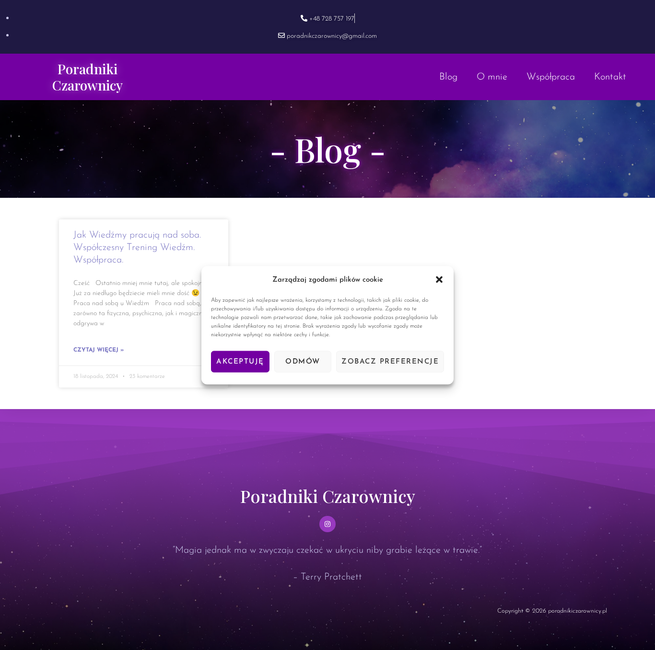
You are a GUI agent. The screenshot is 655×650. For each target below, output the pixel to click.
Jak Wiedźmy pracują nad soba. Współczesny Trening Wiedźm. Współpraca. (137, 247)
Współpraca (550, 77)
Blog (448, 77)
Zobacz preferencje (390, 361)
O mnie (492, 77)
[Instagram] (327, 524)
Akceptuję (240, 361)
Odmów (302, 361)
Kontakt (610, 77)
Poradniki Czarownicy (87, 77)
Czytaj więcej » (98, 350)
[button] (439, 280)
